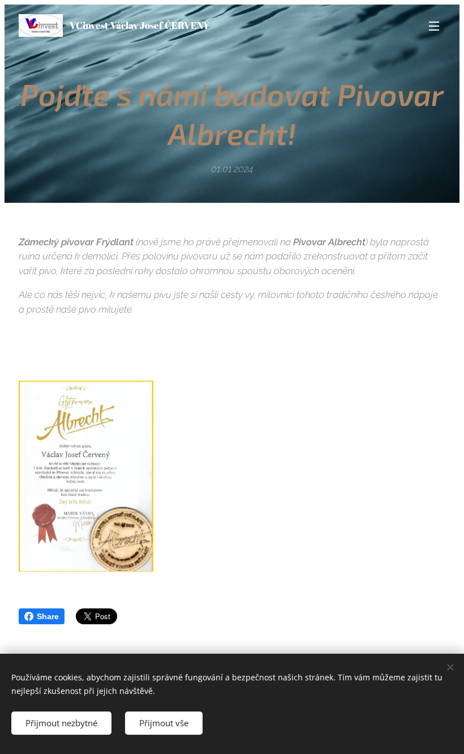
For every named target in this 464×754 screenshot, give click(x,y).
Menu (434, 25)
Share (48, 616)
